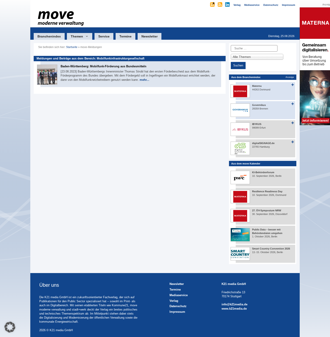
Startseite (71, 47)
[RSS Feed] (220, 5)
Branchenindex (49, 36)
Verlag (173, 300)
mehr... (144, 79)
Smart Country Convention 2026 (271, 248)
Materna (257, 86)
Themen (77, 36)
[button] (10, 327)
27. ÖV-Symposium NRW (266, 210)
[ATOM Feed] (212, 5)
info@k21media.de (234, 304)
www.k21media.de (234, 308)
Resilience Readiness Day (267, 191)
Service (104, 36)
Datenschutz (178, 306)
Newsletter (149, 36)
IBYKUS (256, 124)
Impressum (177, 311)
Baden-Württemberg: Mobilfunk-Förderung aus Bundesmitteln (103, 66)
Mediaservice (178, 295)
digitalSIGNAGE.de (263, 143)
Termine (125, 36)
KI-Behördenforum (263, 172)
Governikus (259, 105)
